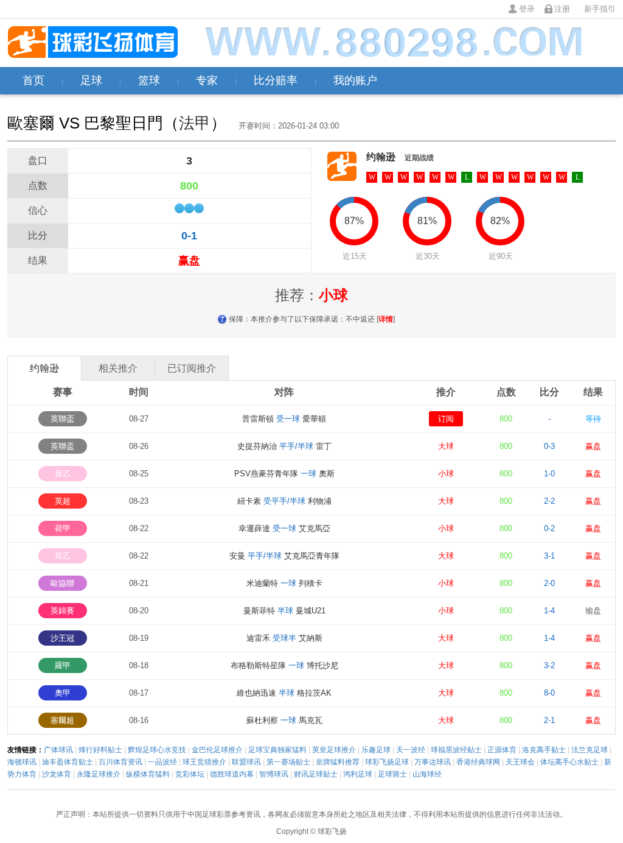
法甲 (195, 123)
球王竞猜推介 (204, 762)
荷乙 (63, 473)
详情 (385, 319)
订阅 (446, 418)
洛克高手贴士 (544, 750)
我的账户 (355, 80)
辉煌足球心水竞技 (157, 750)
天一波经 (410, 750)
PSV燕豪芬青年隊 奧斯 (284, 473)
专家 (207, 80)
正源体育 (502, 750)
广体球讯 (58, 750)
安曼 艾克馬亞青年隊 (284, 555)
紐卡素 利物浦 (284, 501)
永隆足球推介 (98, 774)
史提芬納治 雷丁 (284, 446)
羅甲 (63, 665)
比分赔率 (276, 80)
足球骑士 (392, 774)
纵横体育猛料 (148, 774)
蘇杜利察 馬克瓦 (284, 720)
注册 (562, 8)
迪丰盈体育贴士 (67, 762)
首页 (33, 80)
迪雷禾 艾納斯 (284, 638)
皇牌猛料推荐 (338, 762)
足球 (91, 80)
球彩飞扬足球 (387, 762)
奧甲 (63, 692)
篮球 (149, 80)
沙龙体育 (56, 774)
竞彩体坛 (189, 774)
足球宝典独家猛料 (277, 750)
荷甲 (63, 528)
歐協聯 (62, 583)
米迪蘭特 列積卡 (284, 583)
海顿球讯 (22, 762)
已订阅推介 (191, 368)
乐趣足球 (376, 750)
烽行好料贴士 (100, 750)
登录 (527, 8)
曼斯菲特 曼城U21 (284, 610)
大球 (446, 446)
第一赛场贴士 (288, 762)
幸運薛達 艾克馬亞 (284, 528)
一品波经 (162, 762)
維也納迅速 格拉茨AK (284, 692)
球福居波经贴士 (456, 750)
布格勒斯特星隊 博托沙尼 (284, 665)
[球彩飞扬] (92, 43)
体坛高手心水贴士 (569, 762)
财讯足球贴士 (316, 774)
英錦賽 (62, 610)
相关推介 (118, 368)
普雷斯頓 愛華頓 (284, 418)
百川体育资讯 (120, 762)
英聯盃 (62, 418)
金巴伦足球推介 (217, 750)
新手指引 (600, 8)
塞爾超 (62, 720)
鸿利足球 (357, 774)
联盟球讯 (246, 762)
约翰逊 (380, 157)
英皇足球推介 (334, 750)
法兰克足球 (589, 750)
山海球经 (427, 774)
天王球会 (520, 762)
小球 (446, 473)
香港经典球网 (478, 762)
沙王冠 (62, 638)
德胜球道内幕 (232, 774)
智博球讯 (273, 774)
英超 (63, 501)
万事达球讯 (432, 762)
